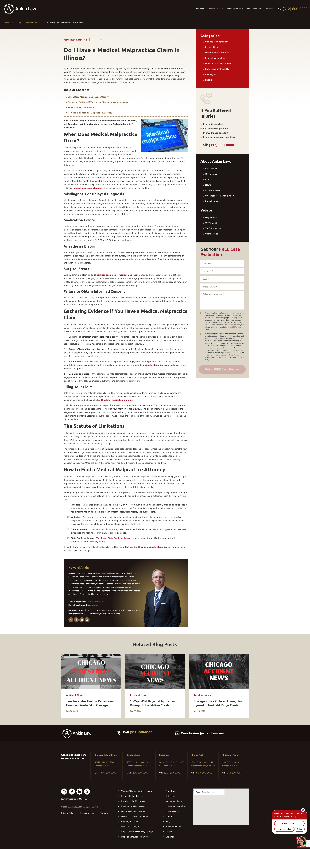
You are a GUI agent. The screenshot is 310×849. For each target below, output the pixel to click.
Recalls (208, 80)
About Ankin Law (254, 9)
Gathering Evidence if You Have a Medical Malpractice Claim (98, 102)
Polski (169, 831)
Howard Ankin (78, 567)
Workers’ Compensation (216, 42)
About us (170, 791)
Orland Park (197, 755)
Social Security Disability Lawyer (137, 831)
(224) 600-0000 (140, 773)
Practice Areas (214, 9)
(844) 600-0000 (108, 773)
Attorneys (200, 9)
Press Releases (212, 201)
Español (170, 837)
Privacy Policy (222, 327)
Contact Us (269, 9)
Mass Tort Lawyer (130, 826)
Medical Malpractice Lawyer (135, 816)
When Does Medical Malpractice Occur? (88, 97)
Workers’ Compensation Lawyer (136, 791)
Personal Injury (212, 47)
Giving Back (211, 174)
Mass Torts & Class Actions (218, 63)
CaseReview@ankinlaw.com (202, 733)
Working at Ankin (234, 9)
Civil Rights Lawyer (130, 821)
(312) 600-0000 (295, 9)
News (208, 185)
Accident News (212, 190)
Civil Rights (210, 74)
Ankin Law (9, 23)
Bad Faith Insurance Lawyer (134, 837)
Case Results (211, 168)
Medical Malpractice (33, 23)
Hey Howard (211, 217)
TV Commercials (213, 228)
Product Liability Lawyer (133, 806)
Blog (19, 23)
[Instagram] (70, 619)
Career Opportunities (176, 806)
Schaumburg (133, 755)
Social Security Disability (217, 69)
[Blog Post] (91, 671)
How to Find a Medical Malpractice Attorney (90, 113)
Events (208, 179)
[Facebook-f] (76, 619)
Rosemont (164, 755)
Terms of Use (230, 357)
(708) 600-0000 (204, 773)
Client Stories (211, 234)
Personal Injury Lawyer (132, 796)
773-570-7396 (234, 773)
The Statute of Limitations (81, 107)
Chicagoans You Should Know (219, 196)
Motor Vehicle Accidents (217, 52)
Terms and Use (87, 813)
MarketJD (83, 799)
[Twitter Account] (87, 792)
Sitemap (104, 813)
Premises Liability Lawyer (133, 801)
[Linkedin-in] (81, 619)
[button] (279, 9)
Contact (170, 816)
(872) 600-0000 (172, 773)
